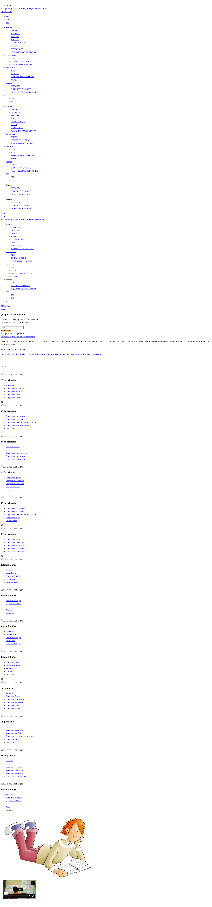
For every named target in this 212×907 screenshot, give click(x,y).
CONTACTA (15, 188)
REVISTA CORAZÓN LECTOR (22, 77)
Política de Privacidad (17, 354)
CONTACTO (15, 86)
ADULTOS (15, 40)
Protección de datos (48, 354)
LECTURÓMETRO (18, 43)
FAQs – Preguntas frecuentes (21, 194)
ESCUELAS (15, 34)
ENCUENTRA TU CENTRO (21, 89)
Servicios (9, 27)
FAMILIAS (15, 37)
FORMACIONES (17, 49)
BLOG (13, 71)
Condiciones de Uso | (63, 354)
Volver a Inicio (6, 330)
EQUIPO (14, 58)
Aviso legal (5, 354)
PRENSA (14, 80)
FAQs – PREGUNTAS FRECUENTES (24, 92)
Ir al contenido (6, 5)
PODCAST (15, 74)
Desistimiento (97, 354)
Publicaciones (10, 68)
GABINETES (15, 31)
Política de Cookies (33, 354)
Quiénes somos (11, 55)
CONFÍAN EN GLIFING (20, 61)
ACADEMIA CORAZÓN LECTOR (23, 52)
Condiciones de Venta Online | (82, 354)
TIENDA (14, 46)
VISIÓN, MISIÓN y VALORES (22, 64)
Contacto (9, 83)
